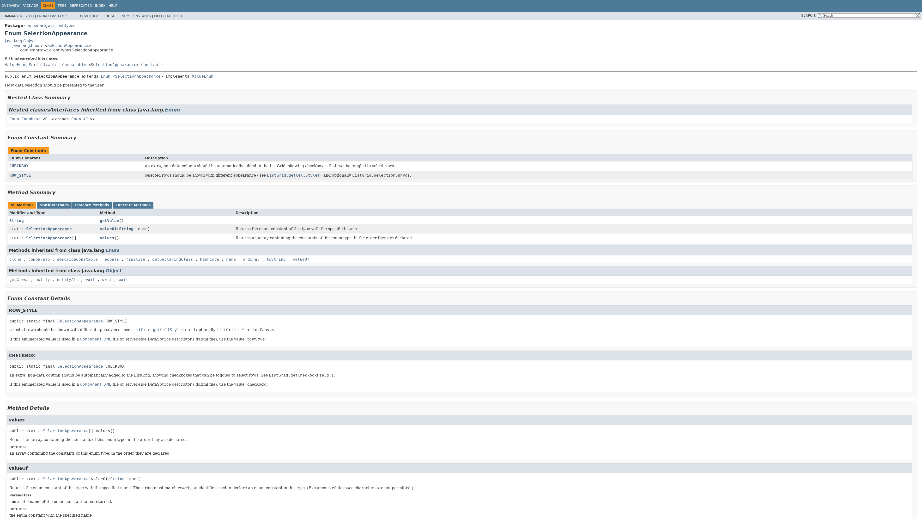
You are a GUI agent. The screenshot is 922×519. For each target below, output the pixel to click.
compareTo (39, 259)
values (107, 238)
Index (100, 5)
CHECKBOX (19, 166)
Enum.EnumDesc (25, 119)
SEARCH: (808, 15)
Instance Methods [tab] (92, 205)
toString (276, 259)
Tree (62, 5)
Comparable (74, 64)
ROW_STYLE (20, 175)
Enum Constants (52, 16)
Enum (105, 76)
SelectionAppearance (67, 45)
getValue (109, 220)
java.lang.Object (20, 41)
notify (43, 279)
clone (15, 259)
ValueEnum (15, 64)
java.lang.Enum (27, 45)
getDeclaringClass (172, 259)
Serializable (43, 64)
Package (30, 5)
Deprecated (80, 5)
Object (114, 270)
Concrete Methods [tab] (133, 205)
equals (112, 259)
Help (113, 5)
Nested (27, 16)
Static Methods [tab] (54, 205)
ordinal (251, 259)
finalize (135, 259)
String (16, 220)
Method (91, 16)
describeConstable (77, 259)
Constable (152, 64)
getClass (19, 279)
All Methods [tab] (22, 205)
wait (90, 279)
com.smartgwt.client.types (49, 25)
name (231, 259)
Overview (10, 5)
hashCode (209, 259)
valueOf (108, 229)
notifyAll (68, 279)
